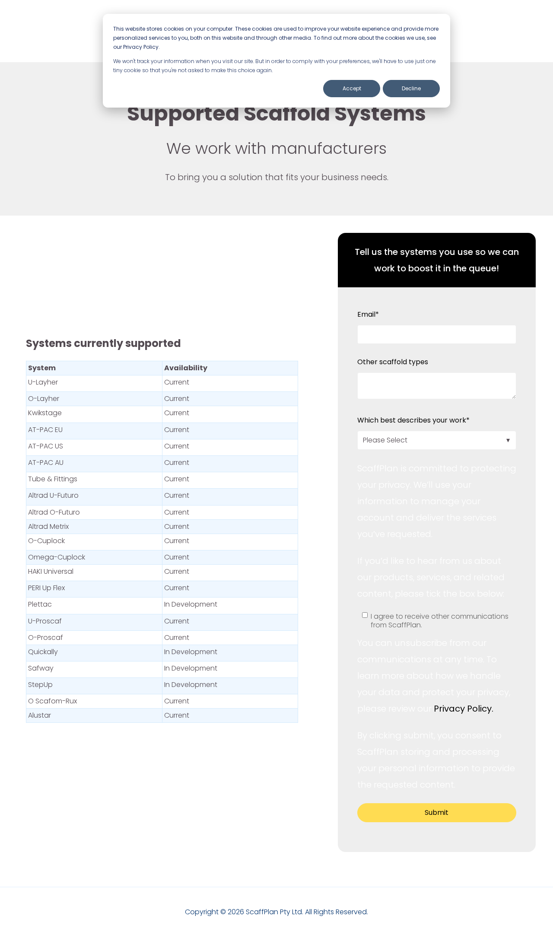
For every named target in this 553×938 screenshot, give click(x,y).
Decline (411, 88)
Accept (352, 88)
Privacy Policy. (462, 709)
